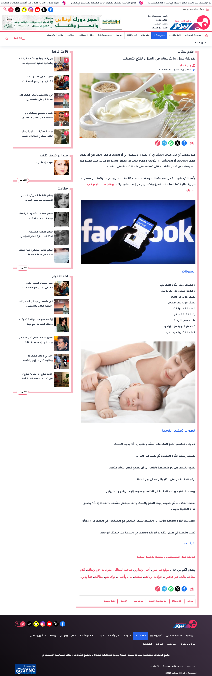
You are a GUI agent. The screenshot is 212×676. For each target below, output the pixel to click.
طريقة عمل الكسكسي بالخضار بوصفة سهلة (166, 557)
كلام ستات (159, 35)
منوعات (145, 35)
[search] (6, 38)
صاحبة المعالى (193, 35)
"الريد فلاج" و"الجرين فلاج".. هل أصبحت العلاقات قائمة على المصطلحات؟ (54, 3)
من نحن (191, 666)
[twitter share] (177, 143)
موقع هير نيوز (160, 569)
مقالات (98, 576)
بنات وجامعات (201, 43)
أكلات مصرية (109, 601)
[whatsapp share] (171, 143)
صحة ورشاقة (105, 35)
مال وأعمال (124, 576)
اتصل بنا (154, 666)
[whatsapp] (157, 143)
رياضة (70, 35)
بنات (183, 576)
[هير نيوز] (189, 22)
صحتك (138, 576)
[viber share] (164, 143)
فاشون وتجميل (55, 35)
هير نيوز (190, 601)
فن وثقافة (132, 35)
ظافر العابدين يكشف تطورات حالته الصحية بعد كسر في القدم (136, 3)
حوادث (119, 35)
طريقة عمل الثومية (157, 601)
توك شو (110, 576)
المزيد (23, 180)
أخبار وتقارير (175, 35)
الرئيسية (190, 636)
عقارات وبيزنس (86, 35)
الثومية (124, 601)
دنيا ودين (86, 576)
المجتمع (147, 644)
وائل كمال (186, 65)
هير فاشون (171, 576)
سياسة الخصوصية (173, 666)
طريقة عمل (138, 601)
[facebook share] (184, 143)
